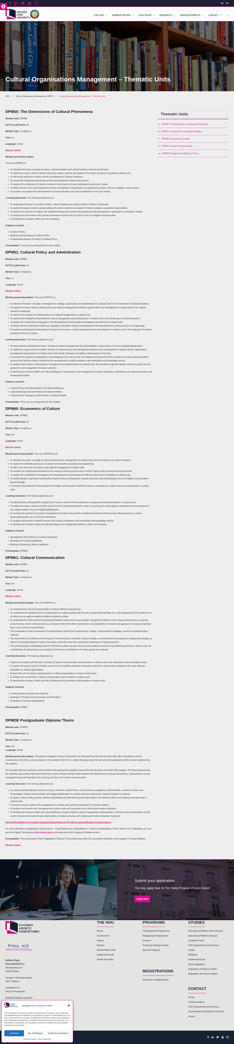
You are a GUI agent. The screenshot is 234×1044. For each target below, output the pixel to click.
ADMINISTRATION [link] (121, 15)
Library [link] (191, 950)
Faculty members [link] (196, 1002)
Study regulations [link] (196, 964)
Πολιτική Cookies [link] (30, 1039)
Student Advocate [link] (196, 959)
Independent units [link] (105, 955)
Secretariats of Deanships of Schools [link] (206, 1011)
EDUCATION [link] (145, 15)
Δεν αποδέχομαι (35, 1033)
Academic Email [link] (196, 940)
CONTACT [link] (213, 15)
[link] (3, 6)
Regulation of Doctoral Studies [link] (203, 974)
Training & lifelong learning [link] (155, 945)
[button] (68, 1005)
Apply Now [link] (142, 899)
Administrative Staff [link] (106, 950)
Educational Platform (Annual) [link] (202, 936)
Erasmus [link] (147, 940)
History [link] (100, 940)
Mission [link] (100, 945)
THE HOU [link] (99, 15)
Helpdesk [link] (192, 955)
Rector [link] (100, 931)
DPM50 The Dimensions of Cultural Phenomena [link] (185, 124)
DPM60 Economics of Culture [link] (176, 139)
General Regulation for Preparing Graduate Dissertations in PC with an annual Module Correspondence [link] (58, 822)
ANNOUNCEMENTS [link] (190, 15)
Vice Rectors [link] (103, 936)
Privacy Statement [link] (44, 1039)
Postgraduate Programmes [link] (155, 936)
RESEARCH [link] (165, 15)
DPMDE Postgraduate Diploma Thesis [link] (180, 153)
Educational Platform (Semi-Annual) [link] (205, 931)
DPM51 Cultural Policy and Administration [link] (182, 131)
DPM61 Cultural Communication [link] (177, 146)
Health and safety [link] (105, 959)
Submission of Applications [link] (156, 980)
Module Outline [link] (13, 150)
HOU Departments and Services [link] (203, 945)
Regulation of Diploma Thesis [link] (202, 969)
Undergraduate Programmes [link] (156, 931)
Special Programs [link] (151, 950)
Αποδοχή (14, 1033)
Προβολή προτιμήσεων (58, 1033)
